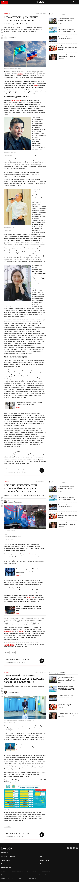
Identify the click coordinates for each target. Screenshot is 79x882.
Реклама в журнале (45, 871)
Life (41, 856)
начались (21, 631)
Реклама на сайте (31, 871)
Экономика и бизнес (7, 856)
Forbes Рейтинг (45, 860)
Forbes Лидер (5, 860)
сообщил (29, 554)
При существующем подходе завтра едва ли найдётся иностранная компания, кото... (20, 407)
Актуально (6, 481)
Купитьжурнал (4, 2)
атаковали (30, 597)
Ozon (13, 652)
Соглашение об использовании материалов (13, 875)
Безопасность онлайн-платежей (37, 875)
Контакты (3, 871)
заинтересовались (9, 644)
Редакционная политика (16, 871)
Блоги (42, 864)
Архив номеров (6, 867)
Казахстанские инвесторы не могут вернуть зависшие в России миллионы (29, 403)
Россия (7, 652)
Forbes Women (5, 864)
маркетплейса (8, 631)
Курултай (7, 826)
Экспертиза (7, 13)
